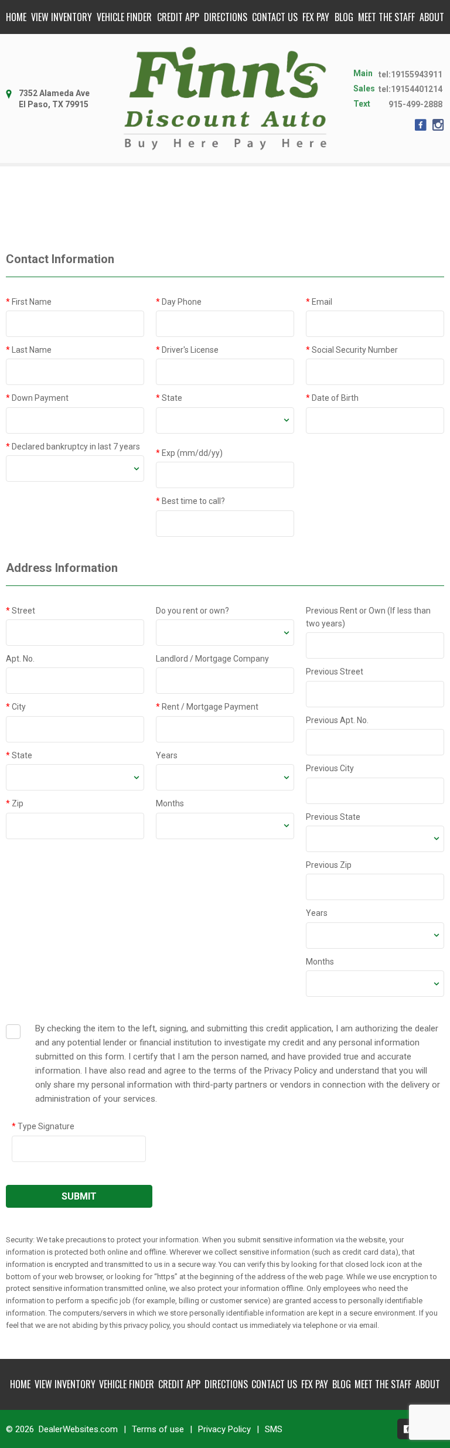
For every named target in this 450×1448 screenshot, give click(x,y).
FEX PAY (315, 17)
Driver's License (187, 350)
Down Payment (37, 398)
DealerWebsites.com (78, 1429)
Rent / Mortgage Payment (207, 706)
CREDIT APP (178, 17)
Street (20, 610)
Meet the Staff (386, 17)
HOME (16, 17)
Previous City (330, 768)
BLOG (344, 17)
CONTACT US (275, 17)
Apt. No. (20, 658)
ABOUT (432, 17)
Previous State (333, 817)
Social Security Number (352, 350)
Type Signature (43, 1126)
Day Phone (179, 301)
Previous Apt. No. (337, 720)
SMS (273, 1429)
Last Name (29, 350)
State (169, 398)
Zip (14, 803)
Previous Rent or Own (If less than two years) (368, 617)
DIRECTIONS (225, 17)
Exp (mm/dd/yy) (189, 453)
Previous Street (334, 671)
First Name (29, 301)
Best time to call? (190, 501)
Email (319, 301)
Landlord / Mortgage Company (212, 658)
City (16, 706)
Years (167, 755)
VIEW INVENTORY (61, 17)
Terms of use (158, 1429)
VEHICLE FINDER (124, 17)
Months (170, 803)
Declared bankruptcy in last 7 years (73, 446)
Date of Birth (332, 398)
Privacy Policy (224, 1429)
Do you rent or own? (192, 610)
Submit (79, 1196)
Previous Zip (329, 865)
